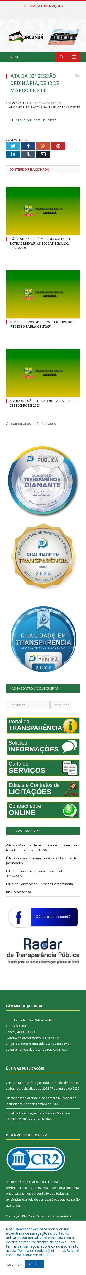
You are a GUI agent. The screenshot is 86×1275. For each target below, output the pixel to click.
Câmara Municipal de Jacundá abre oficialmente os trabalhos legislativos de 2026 (43, 847)
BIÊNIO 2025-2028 (18, 892)
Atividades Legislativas (25, 107)
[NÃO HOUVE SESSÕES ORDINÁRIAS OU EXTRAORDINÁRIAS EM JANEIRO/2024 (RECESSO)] (43, 211)
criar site (35, 1182)
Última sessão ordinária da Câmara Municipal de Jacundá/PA (44, 11)
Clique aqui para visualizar (36, 120)
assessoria (57, 1188)
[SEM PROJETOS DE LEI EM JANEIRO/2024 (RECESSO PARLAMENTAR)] (43, 294)
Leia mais (56, 1250)
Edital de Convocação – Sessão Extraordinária (39, 884)
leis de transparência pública (49, 1199)
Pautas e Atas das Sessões (61, 107)
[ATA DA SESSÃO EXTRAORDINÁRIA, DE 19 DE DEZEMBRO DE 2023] (43, 373)
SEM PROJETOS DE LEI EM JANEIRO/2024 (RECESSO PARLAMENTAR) (42, 324)
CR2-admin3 (20, 103)
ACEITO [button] (34, 1264)
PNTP (26, 1216)
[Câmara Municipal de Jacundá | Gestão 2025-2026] (43, 36)
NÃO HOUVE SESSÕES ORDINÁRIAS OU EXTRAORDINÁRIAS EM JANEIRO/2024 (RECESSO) (39, 243)
